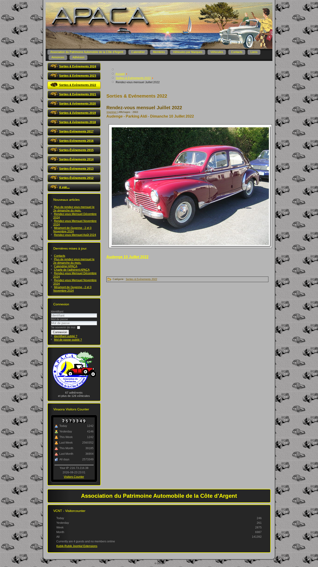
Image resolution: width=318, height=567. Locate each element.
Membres (159, 52)
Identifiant (57, 311)
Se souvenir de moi (63, 327)
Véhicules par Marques (187, 52)
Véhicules (216, 52)
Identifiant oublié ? (65, 336)
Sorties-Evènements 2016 (76, 140)
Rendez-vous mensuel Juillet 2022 (144, 107)
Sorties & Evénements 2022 (77, 85)
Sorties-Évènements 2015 (76, 150)
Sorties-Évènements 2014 (76, 159)
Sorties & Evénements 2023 (77, 75)
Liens (253, 52)
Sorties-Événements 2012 (76, 178)
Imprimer (112, 112)
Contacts (236, 52)
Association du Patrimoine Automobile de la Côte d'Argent (86, 52)
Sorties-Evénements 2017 (76, 131)
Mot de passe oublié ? (68, 339)
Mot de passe (59, 319)
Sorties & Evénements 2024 (77, 66)
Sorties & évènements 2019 (77, 113)
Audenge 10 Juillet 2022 (127, 257)
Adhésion (78, 57)
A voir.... (64, 187)
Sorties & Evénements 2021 (77, 94)
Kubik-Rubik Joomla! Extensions (76, 546)
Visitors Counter (74, 476)
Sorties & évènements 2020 (77, 103)
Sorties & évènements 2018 (77, 122)
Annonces (57, 57)
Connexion (60, 332)
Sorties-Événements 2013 (76, 168)
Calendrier (138, 52)
